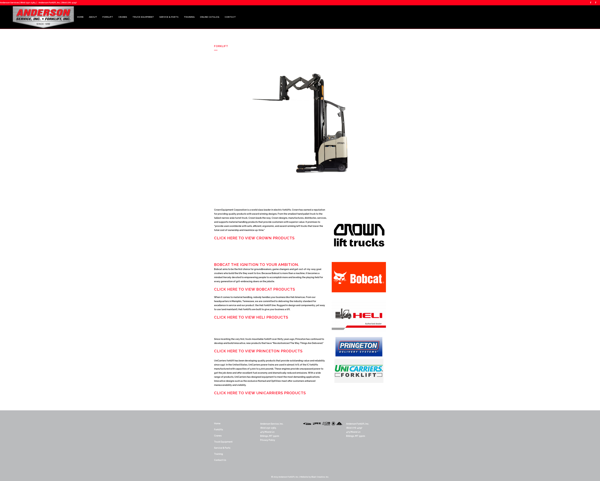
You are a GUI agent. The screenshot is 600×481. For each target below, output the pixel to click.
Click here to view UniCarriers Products (260, 393)
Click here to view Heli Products (251, 317)
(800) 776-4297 (69, 2)
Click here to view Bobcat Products (254, 289)
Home (217, 423)
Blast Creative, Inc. (320, 477)
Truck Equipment (223, 442)
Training (218, 454)
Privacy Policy (267, 440)
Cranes (218, 435)
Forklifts (218, 429)
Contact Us (220, 460)
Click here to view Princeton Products (258, 351)
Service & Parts (222, 448)
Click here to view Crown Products (254, 238)
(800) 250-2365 (28, 2)
